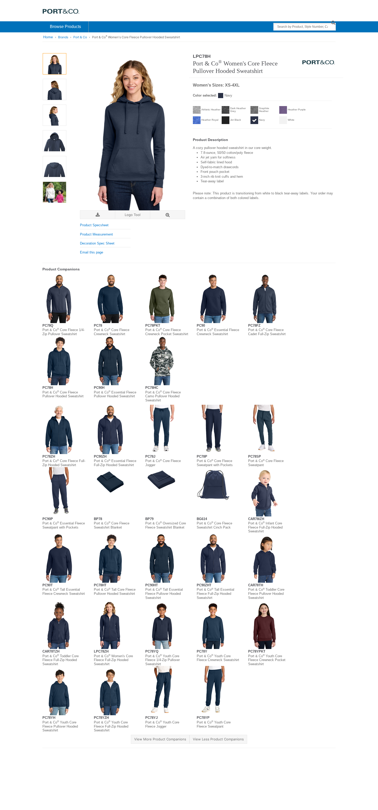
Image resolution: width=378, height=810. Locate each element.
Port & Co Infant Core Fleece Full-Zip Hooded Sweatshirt (265, 527)
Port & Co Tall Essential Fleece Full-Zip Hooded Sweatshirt (215, 593)
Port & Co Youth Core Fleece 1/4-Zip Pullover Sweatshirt (162, 660)
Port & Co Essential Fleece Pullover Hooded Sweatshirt (115, 394)
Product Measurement (96, 234)
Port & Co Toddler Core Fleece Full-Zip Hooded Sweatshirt (60, 660)
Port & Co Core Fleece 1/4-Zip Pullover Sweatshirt (63, 332)
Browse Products (65, 26)
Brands (63, 37)
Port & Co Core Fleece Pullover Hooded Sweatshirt (63, 394)
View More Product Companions (160, 739)
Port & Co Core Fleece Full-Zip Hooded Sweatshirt (63, 463)
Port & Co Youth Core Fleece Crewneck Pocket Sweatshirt (266, 660)
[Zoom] (167, 214)
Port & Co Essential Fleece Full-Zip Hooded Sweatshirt (115, 463)
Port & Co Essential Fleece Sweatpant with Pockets (63, 525)
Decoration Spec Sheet (97, 243)
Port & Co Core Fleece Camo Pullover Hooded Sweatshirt (163, 396)
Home (48, 37)
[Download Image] (97, 214)
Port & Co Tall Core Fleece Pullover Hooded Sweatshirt (115, 592)
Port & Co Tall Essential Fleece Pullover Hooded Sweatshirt (164, 593)
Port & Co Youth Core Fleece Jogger (162, 724)
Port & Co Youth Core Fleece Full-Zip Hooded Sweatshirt (111, 726)
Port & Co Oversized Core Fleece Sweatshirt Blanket (165, 525)
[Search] (333, 22)
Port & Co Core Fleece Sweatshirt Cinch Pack (214, 525)
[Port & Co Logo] (61, 11)
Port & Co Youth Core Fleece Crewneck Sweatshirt (218, 658)
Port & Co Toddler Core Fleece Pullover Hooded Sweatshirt (266, 593)
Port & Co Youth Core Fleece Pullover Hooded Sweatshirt (60, 726)
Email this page (91, 252)
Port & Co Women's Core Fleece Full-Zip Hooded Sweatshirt (113, 660)
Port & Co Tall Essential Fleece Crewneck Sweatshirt (63, 592)
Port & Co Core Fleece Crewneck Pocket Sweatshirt (166, 332)
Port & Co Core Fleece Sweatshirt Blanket (111, 525)
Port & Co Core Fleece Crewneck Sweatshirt (111, 332)
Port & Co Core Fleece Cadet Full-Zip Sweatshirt (267, 332)
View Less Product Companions (218, 739)
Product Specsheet (94, 225)
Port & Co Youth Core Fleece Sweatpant (214, 724)
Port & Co (80, 37)
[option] (54, 64)
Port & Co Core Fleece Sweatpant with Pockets (215, 463)
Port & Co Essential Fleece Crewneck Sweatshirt (218, 332)
